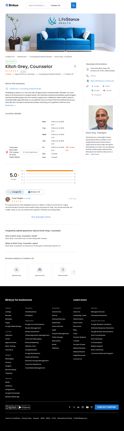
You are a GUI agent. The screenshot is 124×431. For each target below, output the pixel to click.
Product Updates (79, 337)
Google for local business (34, 324)
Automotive (56, 312)
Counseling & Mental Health (40, 57)
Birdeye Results (79, 352)
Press (75, 334)
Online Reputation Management (37, 335)
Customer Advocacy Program (102, 353)
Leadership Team (79, 315)
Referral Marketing (32, 342)
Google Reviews (31, 350)
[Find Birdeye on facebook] (70, 407)
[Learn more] (101, 117)
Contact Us (77, 359)
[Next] (73, 272)
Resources (77, 326)
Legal (54, 330)
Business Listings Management (37, 361)
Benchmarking (10, 370)
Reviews (8, 315)
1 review (23, 71)
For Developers (96, 342)
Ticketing (8, 373)
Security (36, 418)
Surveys (8, 362)
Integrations (10, 389)
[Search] (73, 5)
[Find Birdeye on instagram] (83, 407)
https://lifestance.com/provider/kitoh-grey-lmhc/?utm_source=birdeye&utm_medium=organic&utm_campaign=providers (103, 81)
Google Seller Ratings (13, 326)
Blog (75, 330)
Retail (54, 344)
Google (96, 86)
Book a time (77, 323)
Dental (54, 315)
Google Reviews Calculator (101, 324)
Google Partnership (12, 393)
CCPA (54, 418)
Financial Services (58, 319)
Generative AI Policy (64, 418)
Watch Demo (78, 319)
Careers (76, 341)
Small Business (30, 312)
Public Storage (57, 337)
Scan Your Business (98, 335)
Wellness (55, 348)
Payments (9, 350)
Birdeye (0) (35, 192)
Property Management (60, 334)
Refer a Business (97, 350)
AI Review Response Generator (102, 328)
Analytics (8, 386)
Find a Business (97, 339)
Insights (8, 366)
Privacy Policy (27, 418)
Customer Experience (33, 364)
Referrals (8, 319)
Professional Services (99, 315)
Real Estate (56, 341)
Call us (93, 76)
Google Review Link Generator (102, 332)
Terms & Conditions (12, 418)
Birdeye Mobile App (12, 397)
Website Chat (30, 346)
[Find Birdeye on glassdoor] (91, 407)
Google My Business (32, 353)
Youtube (108, 90)
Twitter (107, 86)
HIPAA (48, 418)
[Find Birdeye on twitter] (74, 407)
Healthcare (21, 57)
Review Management (33, 328)
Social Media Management (35, 368)
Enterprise (29, 315)
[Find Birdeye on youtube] (87, 407)
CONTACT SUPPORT (106, 407)
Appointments (10, 342)
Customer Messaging (33, 339)
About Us (76, 312)
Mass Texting (10, 346)
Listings (8, 312)
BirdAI (7, 382)
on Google (27, 198)
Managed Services (98, 312)
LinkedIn (97, 90)
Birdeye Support (97, 346)
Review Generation (32, 332)
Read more (9, 105)
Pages (7, 323)
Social (7, 339)
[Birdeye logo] (12, 5)
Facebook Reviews (32, 357)
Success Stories (79, 344)
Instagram (97, 95)
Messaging (9, 359)
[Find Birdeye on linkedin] (78, 407)
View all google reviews (40, 217)
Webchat (8, 335)
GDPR (43, 418)
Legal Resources (79, 355)
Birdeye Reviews (79, 348)
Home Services (57, 326)
